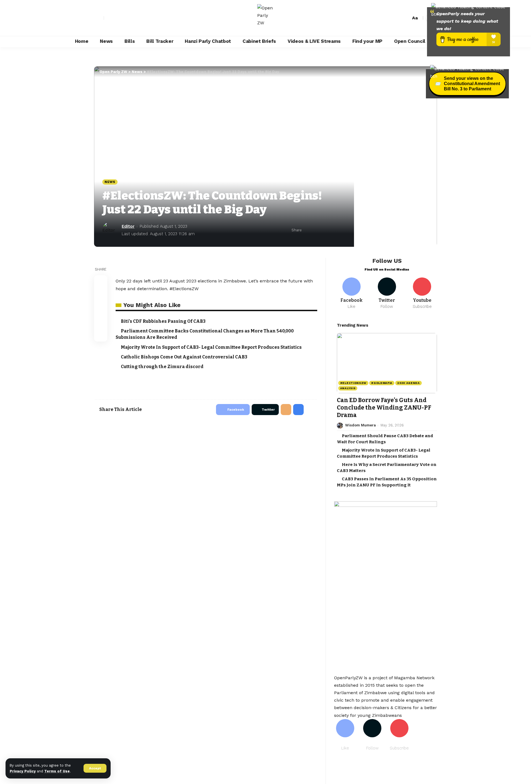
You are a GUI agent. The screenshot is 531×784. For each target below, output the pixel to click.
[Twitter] (114, 18)
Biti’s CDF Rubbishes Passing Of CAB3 (163, 321)
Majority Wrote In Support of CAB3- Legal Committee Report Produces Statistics (211, 347)
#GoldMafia (381, 382)
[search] (405, 18)
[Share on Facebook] (307, 230)
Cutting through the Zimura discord (162, 366)
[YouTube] (121, 18)
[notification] (397, 18)
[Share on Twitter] (316, 230)
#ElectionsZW (353, 382)
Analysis (348, 388)
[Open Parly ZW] (265, 18)
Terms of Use (57, 771)
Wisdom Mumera (360, 425)
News (110, 182)
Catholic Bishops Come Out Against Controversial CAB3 (184, 357)
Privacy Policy (23, 771)
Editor (128, 226)
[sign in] (99, 18)
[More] (342, 230)
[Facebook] (108, 18)
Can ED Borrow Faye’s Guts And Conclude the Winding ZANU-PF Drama (384, 408)
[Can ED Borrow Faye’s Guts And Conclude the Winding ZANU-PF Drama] (387, 363)
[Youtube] (422, 293)
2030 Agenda (408, 382)
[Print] (333, 230)
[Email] (325, 230)
